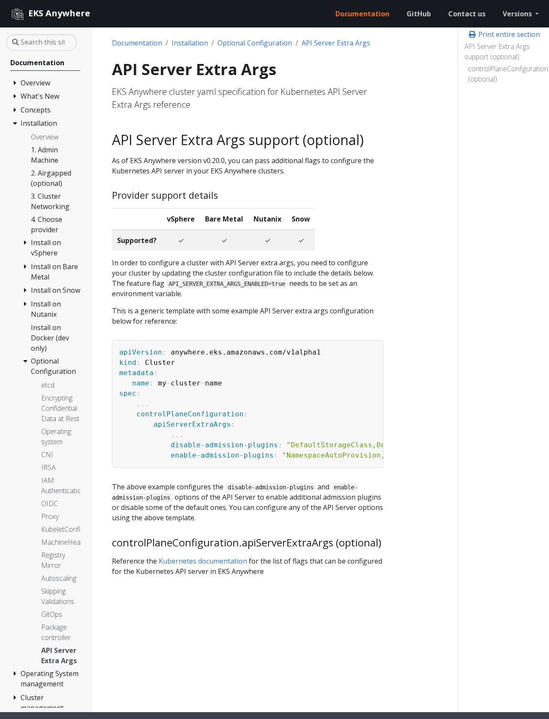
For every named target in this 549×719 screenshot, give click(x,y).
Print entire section (508, 34)
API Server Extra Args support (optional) (497, 51)
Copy (372, 348)
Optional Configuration (254, 43)
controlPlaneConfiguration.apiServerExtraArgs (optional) (505, 74)
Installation (190, 43)
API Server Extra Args (336, 43)
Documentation (137, 43)
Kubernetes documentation (203, 561)
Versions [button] (518, 13)
